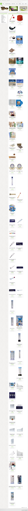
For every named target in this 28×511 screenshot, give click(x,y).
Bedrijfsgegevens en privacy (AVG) (3, 16)
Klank (1, 12)
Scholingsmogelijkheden (3, 22)
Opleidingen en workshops (2, 21)
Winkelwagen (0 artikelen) (24, 12)
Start (0, 0)
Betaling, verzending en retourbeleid (3, 18)
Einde (26, 507)
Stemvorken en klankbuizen (4, 12)
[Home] (1, 4)
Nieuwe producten (4, 0)
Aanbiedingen (8, 0)
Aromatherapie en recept (3, 20)
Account (19, 12)
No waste (2, 5)
